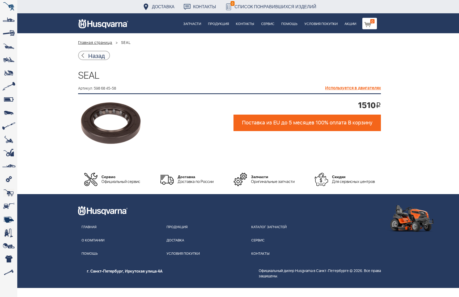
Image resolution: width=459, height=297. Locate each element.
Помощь (289, 24)
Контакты (204, 6)
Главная (89, 227)
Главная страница (95, 42)
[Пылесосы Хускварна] (8, 232)
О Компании (93, 240)
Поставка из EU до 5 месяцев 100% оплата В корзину (307, 123)
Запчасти (192, 24)
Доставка (163, 6)
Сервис (267, 24)
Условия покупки (321, 24)
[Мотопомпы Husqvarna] (8, 219)
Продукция (218, 24)
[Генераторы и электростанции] (8, 192)
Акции (350, 24)
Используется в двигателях (353, 88)
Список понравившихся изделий (274, 5)
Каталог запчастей (269, 227)
